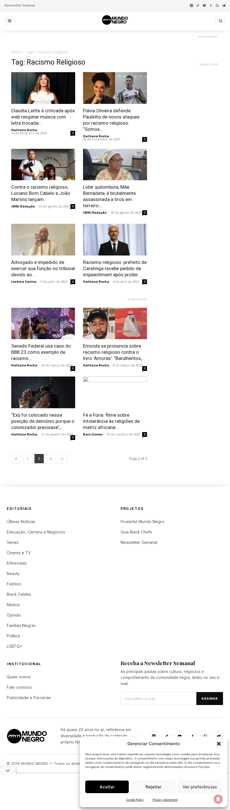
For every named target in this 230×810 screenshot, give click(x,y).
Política (13, 635)
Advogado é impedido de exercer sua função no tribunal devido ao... (43, 268)
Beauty (13, 573)
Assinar (209, 699)
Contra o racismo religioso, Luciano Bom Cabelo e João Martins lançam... (40, 193)
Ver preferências (200, 787)
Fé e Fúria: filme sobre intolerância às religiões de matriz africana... (111, 421)
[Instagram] (191, 5)
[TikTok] (198, 5)
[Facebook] (211, 5)
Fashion (14, 583)
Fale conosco (19, 687)
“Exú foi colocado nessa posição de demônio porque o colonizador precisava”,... (42, 421)
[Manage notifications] (218, 799)
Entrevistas (17, 563)
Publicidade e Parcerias (29, 697)
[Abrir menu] (9, 21)
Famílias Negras (21, 625)
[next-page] (62, 458)
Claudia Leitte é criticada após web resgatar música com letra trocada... (43, 117)
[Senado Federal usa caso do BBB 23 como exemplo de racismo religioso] (43, 323)
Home (16, 52)
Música (13, 604)
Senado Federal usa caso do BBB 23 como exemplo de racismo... (41, 352)
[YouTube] (204, 5)
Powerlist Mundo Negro (142, 521)
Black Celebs (19, 594)
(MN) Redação (23, 206)
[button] (219, 744)
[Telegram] (224, 5)
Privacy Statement (165, 799)
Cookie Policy (135, 799)
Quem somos (19, 676)
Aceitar (107, 787)
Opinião (14, 615)
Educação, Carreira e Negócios (36, 532)
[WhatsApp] (217, 5)
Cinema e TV (19, 552)
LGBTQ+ (14, 646)
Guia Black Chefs (136, 532)
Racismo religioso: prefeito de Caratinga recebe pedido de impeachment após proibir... (115, 268)
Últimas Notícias (21, 521)
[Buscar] (220, 21)
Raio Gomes (93, 434)
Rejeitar (154, 787)
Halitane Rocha (24, 130)
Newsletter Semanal (19, 5)
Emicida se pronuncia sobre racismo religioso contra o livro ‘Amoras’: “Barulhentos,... (114, 352)
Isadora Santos (23, 281)
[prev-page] (16, 458)
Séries (13, 542)
